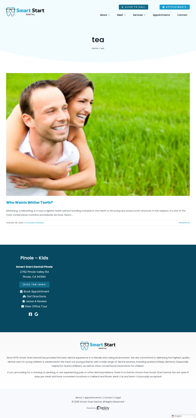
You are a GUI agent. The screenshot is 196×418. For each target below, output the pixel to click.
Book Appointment (36, 291)
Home (95, 48)
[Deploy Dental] (103, 408)
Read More (184, 222)
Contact (108, 397)
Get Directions (36, 296)
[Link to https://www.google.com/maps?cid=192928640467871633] (36, 314)
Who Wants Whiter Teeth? (29, 202)
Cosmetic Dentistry (34, 222)
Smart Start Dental (91, 401)
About (78, 397)
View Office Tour (36, 306)
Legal (118, 397)
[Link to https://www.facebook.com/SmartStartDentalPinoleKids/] (30, 314)
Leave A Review (36, 301)
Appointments (92, 397)
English (178, 416)
